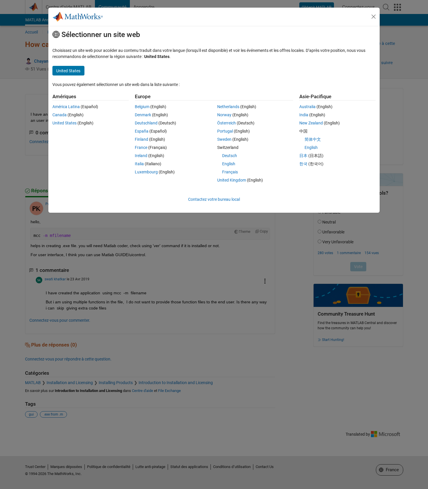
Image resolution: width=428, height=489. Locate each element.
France (141, 147)
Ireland (141, 155)
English (228, 163)
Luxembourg (146, 172)
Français (230, 172)
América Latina (66, 106)
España (141, 131)
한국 (303, 163)
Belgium (142, 106)
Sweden (224, 139)
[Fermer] (373, 17)
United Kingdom (231, 180)
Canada (59, 114)
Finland (141, 139)
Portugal (225, 131)
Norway (224, 114)
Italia (139, 163)
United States (64, 123)
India (303, 114)
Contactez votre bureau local (214, 199)
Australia (307, 106)
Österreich (226, 123)
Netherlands (228, 106)
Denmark (143, 114)
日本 (303, 155)
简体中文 (313, 139)
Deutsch (229, 155)
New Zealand (311, 123)
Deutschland (146, 123)
